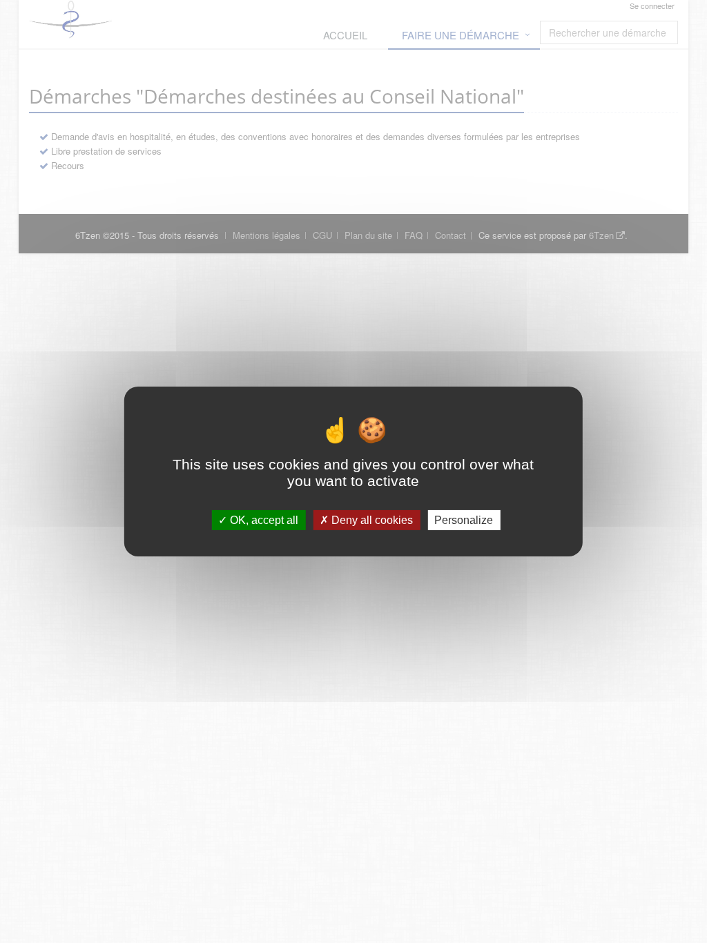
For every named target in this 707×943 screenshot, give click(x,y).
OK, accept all (262, 520)
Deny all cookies (371, 520)
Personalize (463, 520)
